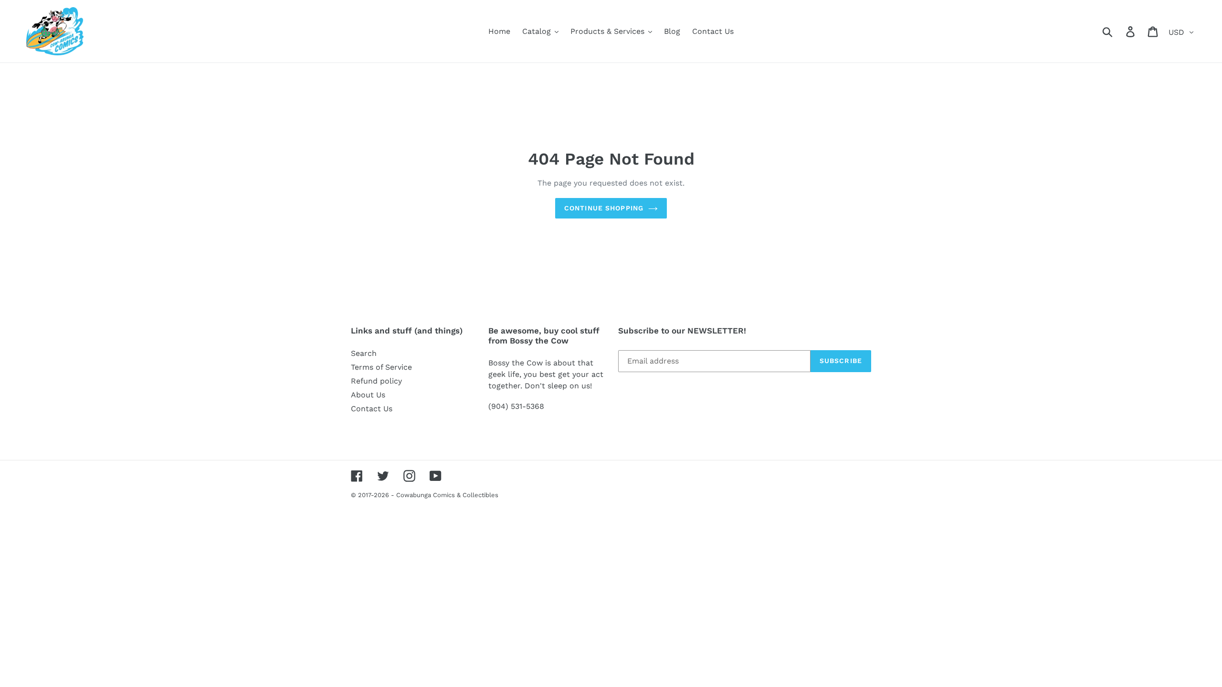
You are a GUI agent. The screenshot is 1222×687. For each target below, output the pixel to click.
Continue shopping (603, 208)
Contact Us (371, 408)
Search (364, 353)
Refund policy (376, 380)
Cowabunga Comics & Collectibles (447, 495)
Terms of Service (381, 367)
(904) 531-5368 (516, 406)
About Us (368, 394)
